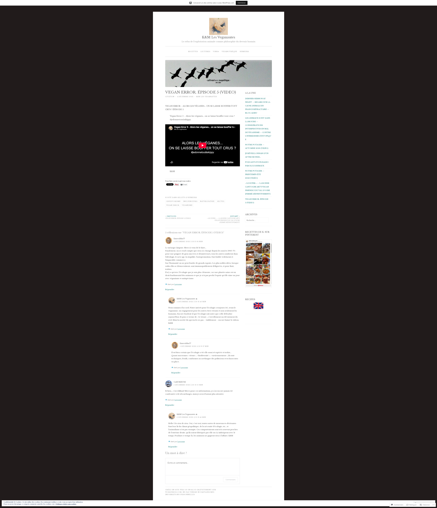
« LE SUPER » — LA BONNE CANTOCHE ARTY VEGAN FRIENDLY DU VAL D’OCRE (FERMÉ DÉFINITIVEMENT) (223, 219)
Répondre (169, 289)
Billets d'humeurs (187, 197)
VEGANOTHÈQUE (229, 51)
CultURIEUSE (180, 382)
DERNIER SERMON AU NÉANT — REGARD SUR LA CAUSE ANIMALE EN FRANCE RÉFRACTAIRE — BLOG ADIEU (257, 105)
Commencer (242, 3)
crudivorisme (173, 201)
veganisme (187, 205)
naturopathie (207, 201)
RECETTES (193, 51)
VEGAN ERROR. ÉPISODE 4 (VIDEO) (178, 217)
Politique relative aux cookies (66, 504)
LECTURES (205, 51)
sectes (220, 201)
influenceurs (190, 201)
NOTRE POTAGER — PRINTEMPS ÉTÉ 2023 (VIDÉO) (254, 174)
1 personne (178, 284)
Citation (169, 96)
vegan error (172, 205)
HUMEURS (244, 51)
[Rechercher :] (257, 220)
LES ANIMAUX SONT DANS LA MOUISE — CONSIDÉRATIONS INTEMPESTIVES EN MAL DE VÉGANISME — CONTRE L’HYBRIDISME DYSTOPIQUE (258, 128)
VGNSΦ (216, 51)
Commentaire (230, 480)
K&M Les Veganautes (218, 37)
